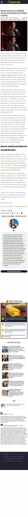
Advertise (19, 454)
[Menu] (2, 2)
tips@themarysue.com (21, 206)
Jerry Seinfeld (9, 210)
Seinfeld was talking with (12, 75)
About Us (14, 454)
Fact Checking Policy (8, 461)
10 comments (24, 17)
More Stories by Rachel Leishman (14, 271)
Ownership (16, 461)
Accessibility (13, 456)
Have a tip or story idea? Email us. (14, 404)
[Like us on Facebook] (15, 213)
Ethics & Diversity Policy (9, 458)
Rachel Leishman (5, 17)
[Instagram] (17, 213)
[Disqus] (14, 428)
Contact (21, 461)
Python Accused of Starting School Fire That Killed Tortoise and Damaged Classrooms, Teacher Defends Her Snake (15, 319)
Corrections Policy (19, 458)
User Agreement (20, 456)
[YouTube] (22, 213)
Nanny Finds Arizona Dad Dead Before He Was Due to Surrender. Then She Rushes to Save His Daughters (16, 375)
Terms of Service (6, 456)
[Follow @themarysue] (12, 213)
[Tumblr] (19, 213)
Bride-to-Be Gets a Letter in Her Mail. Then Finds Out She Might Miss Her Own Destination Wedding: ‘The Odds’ (17, 358)
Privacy (23, 454)
